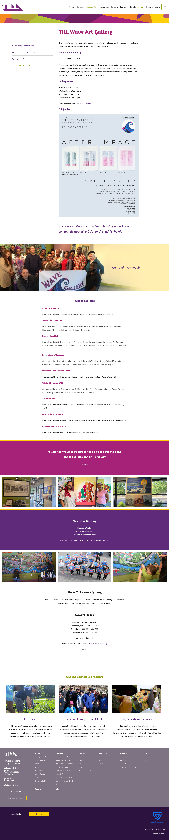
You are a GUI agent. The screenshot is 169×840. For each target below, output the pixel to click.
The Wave (84, 464)
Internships (124, 760)
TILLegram (39, 767)
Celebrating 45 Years (42, 760)
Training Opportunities (128, 767)
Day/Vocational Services (137, 719)
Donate (133, 7)
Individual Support (63, 767)
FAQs (101, 764)
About (72, 7)
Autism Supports (62, 757)
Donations (39, 777)
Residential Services (63, 770)
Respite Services (62, 774)
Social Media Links (41, 781)
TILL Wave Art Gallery (21, 65)
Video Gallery (40, 774)
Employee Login (153, 7)
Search (164, 7)
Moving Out (103, 760)
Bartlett (162, 833)
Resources (104, 7)
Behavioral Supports (64, 760)
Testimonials (39, 770)
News (37, 764)
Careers (114, 7)
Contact (123, 7)
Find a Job (124, 764)
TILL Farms (30, 719)
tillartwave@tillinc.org (97, 643)
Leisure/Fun (92, 7)
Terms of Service (159, 829)
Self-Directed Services (64, 777)
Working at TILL (126, 757)
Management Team (42, 757)
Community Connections (23, 46)
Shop (140, 7)
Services (80, 7)
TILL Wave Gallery (83, 103)
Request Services (148, 760)
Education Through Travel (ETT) (26, 52)
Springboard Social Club (22, 59)
